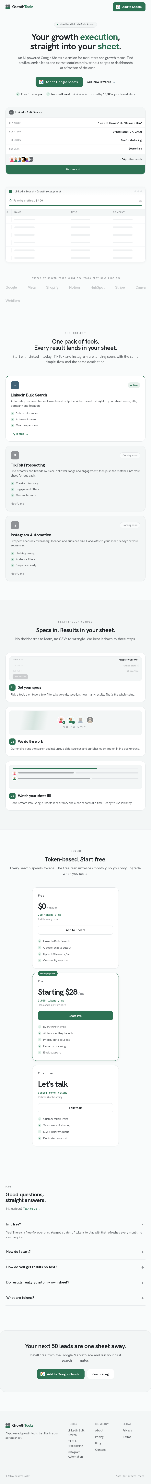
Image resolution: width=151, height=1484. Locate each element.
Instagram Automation (75, 1454)
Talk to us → (32, 1209)
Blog (98, 1443)
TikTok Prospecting (75, 1443)
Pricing (99, 1437)
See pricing (100, 1374)
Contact (100, 1450)
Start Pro (75, 1016)
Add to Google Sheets (62, 82)
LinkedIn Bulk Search (76, 1433)
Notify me (17, 504)
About (99, 1430)
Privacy (127, 1430)
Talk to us (75, 1108)
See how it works (101, 82)
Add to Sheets (132, 7)
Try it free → (19, 434)
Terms (127, 1437)
